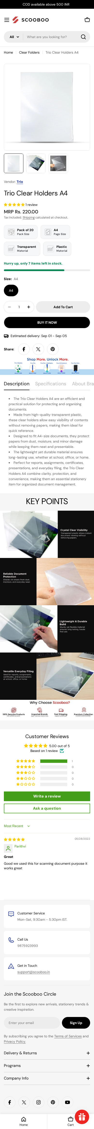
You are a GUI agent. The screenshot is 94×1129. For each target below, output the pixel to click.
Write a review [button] (47, 796)
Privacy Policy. (15, 1041)
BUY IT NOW (47, 322)
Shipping (29, 217)
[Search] (83, 37)
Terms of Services (68, 1036)
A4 (11, 290)
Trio (20, 181)
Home (8, 52)
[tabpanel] (47, 441)
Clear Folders (29, 52)
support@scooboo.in (33, 972)
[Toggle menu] (7, 20)
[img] (14, 839)
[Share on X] (38, 349)
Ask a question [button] (47, 808)
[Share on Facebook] (24, 349)
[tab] (16, 385)
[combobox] (47, 37)
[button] (15, 204)
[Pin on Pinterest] (53, 349)
